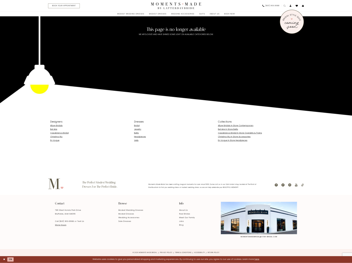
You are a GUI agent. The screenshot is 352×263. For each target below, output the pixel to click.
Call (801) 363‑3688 (65, 221)
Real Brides (184, 214)
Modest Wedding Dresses (130, 210)
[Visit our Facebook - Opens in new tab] (283, 185)
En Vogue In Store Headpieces (232, 141)
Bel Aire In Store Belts (228, 129)
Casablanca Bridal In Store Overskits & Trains (240, 133)
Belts (136, 133)
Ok (10, 259)
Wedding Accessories (128, 218)
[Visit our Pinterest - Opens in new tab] (276, 185)
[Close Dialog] (4, 259)
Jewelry (137, 129)
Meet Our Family (187, 218)
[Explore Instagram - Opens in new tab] (259, 218)
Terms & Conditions (183, 252)
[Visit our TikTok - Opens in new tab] (302, 185)
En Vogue (54, 141)
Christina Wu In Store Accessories (234, 137)
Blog (181, 225)
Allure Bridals (56, 126)
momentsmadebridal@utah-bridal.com (259, 237)
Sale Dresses (124, 221)
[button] (291, 6)
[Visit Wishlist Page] (297, 6)
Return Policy (213, 252)
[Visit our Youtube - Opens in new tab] (296, 185)
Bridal (137, 126)
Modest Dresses (126, 214)
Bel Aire (53, 129)
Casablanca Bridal (59, 133)
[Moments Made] (176, 5)
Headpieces (140, 137)
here (257, 259)
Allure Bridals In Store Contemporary (235, 126)
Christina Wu (56, 137)
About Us (183, 210)
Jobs (181, 221)
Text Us (80, 221)
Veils (136, 141)
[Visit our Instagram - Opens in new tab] (289, 185)
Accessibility (199, 252)
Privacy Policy (166, 252)
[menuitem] (63, 5)
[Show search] (284, 6)
